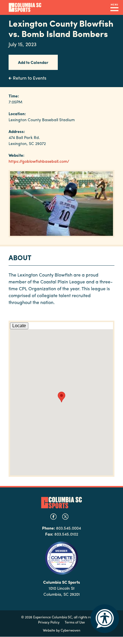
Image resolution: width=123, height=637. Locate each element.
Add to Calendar (33, 62)
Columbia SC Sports (61, 502)
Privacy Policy (48, 622)
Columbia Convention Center (25, 7)
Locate (19, 325)
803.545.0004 (68, 528)
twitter (65, 516)
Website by (61, 630)
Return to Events (29, 78)
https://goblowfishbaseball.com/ (39, 161)
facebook (53, 516)
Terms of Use (75, 622)
